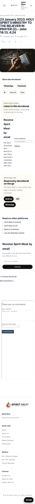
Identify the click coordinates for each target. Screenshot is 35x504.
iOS (17, 199)
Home (4, 430)
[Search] (31, 6)
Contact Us (6, 476)
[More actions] (21, 42)
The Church (6, 437)
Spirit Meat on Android (12, 222)
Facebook (22, 86)
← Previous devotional (8, 276)
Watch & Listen (7, 479)
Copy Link (13, 92)
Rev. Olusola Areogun (10, 456)
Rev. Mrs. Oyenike (8, 460)
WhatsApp (8, 86)
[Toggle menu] (4, 5)
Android (8, 199)
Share (22, 92)
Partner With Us (8, 482)
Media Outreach (8, 440)
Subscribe (17, 267)
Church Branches (8, 463)
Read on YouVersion (11, 229)
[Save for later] (9, 42)
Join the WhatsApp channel (14, 233)
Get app (29, 500)
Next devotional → (7, 281)
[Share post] (15, 42)
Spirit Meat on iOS (11, 226)
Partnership (6, 444)
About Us (5, 433)
